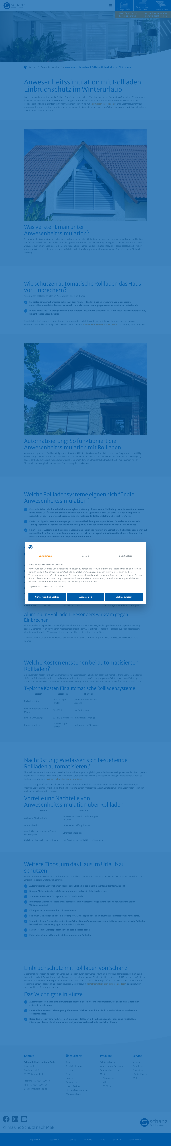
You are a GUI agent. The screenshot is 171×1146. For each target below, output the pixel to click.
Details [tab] (85, 556)
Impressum (34, 586)
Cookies (61, 586)
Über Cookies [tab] (125, 556)
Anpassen (84, 597)
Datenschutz (48, 586)
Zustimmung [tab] (45, 556)
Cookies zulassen (124, 597)
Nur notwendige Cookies (47, 597)
